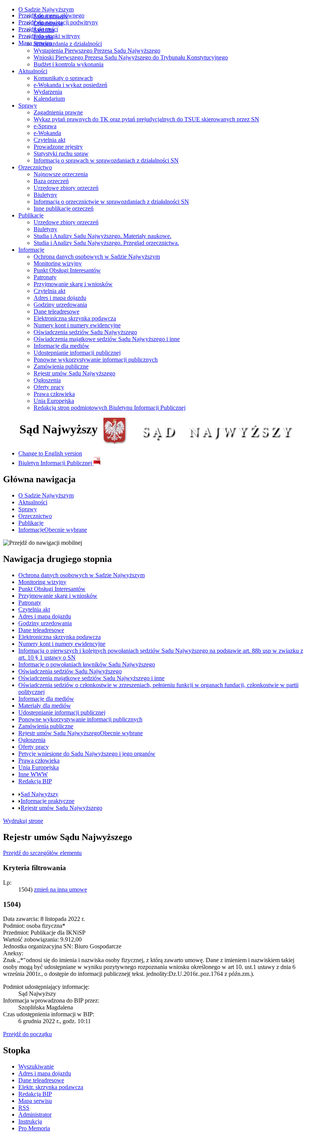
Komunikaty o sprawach (63, 78)
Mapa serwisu (35, 43)
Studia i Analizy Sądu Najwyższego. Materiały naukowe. (102, 236)
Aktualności (32, 71)
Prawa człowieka (54, 394)
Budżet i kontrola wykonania (68, 64)
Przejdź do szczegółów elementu (42, 853)
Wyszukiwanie (36, 1066)
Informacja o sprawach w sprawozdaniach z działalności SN (106, 160)
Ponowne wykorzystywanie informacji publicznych (96, 359)
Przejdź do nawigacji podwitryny (58, 22)
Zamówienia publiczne (61, 366)
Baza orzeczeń (51, 181)
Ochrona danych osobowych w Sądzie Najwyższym (97, 256)
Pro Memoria (34, 1128)
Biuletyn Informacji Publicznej (56, 463)
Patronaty (45, 277)
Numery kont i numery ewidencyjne (77, 325)
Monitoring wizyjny (58, 263)
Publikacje (31, 215)
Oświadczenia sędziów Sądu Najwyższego (85, 332)
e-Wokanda (47, 133)
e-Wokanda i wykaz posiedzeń (70, 85)
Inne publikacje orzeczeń (64, 208)
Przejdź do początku (27, 1034)
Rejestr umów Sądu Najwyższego (74, 373)
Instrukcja (30, 1121)
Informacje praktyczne (47, 801)
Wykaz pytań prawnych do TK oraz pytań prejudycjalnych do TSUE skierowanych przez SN (146, 119)
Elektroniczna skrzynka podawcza (75, 318)
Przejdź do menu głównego (51, 15)
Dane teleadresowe (56, 311)
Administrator (35, 1114)
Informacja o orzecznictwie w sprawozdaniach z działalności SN (111, 201)
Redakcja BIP (35, 1094)
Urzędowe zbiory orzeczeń (66, 188)
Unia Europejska (54, 401)
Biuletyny (45, 195)
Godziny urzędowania (60, 304)
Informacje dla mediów (61, 346)
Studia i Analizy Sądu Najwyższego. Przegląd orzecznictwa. (106, 243)
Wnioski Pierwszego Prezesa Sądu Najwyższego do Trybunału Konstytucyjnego (131, 57)
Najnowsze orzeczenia (61, 174)
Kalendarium (49, 98)
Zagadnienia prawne (58, 112)
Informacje (31, 249)
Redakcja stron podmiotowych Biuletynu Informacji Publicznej (110, 407)
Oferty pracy (49, 387)
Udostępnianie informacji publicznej (77, 352)
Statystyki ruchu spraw (61, 153)
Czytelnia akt (49, 140)
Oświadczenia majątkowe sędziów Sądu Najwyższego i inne (107, 339)
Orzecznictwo (35, 167)
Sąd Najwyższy (39, 794)
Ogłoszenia (47, 380)
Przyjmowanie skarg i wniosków (73, 284)
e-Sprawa (45, 126)
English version (50, 453)
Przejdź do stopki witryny (49, 36)
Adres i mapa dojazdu (60, 298)
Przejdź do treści (38, 29)
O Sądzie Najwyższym (46, 9)
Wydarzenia (48, 92)
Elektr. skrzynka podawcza (50, 1087)
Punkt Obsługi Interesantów (67, 270)
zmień (60, 889)
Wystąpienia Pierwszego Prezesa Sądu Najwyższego (97, 50)
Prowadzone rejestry (58, 146)
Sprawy (27, 105)
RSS (23, 1107)
